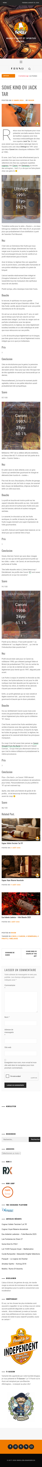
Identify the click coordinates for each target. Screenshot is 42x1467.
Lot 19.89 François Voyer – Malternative (17, 1249)
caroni (22, 936)
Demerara (26, 166)
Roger (31, 100)
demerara (32, 936)
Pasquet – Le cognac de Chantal (14, 1259)
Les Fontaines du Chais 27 (12, 1239)
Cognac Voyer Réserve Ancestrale (13, 880)
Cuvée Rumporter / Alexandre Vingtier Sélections (21, 1254)
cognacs (5, 166)
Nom (7, 1017)
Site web (7, 1047)
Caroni (15, 166)
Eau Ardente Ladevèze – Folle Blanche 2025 (16, 917)
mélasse (14, 938)
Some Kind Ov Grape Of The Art (31, 953)
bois (15, 936)
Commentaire (8, 986)
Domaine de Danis (9, 954)
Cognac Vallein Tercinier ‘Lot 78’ (12, 843)
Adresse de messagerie (8, 1032)
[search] (29, 69)
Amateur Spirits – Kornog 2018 (14, 1264)
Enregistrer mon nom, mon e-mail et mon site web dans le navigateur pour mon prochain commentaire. (20, 1065)
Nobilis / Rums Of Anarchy (12, 1269)
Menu (5, 2)
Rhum (13, 933)
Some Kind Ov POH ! (32, 76)
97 (30, 572)
